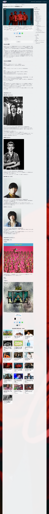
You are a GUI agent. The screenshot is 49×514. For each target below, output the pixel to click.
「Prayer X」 (38, 23)
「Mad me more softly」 (39, 30)
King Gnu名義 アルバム (38, 25)
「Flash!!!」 (38, 22)
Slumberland (37, 38)
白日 (36, 36)
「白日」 (38, 24)
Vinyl (36, 39)
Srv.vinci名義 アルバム (38, 29)
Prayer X (37, 37)
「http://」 (38, 34)
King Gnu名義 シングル (38, 21)
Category (32, 1)
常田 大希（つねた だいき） (8, 41)
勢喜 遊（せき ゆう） (7, 42)
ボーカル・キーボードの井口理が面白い (40, 42)
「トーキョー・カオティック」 (40, 31)
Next (20, 318)
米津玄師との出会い (38, 43)
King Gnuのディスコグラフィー (38, 20)
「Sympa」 (38, 28)
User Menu (37, 1)
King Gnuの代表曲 (37, 35)
